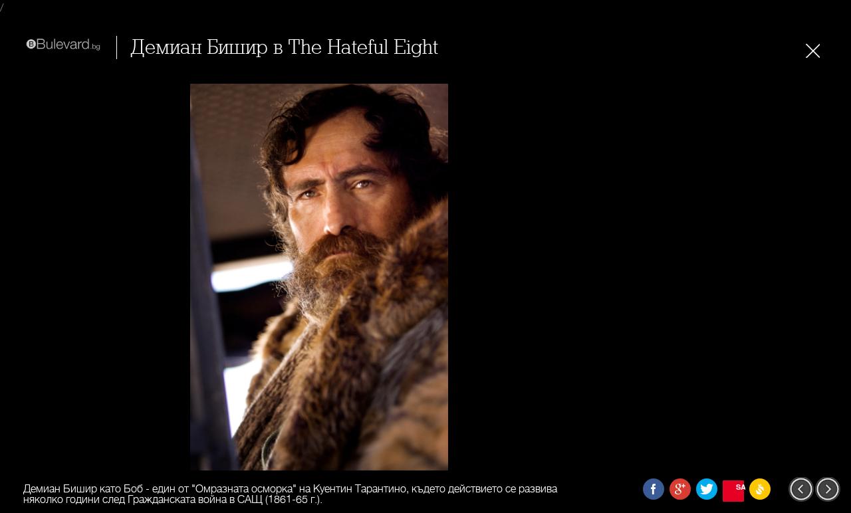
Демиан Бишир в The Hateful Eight (284, 47)
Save (740, 487)
